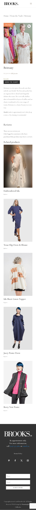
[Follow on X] (22, 460)
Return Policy (18, 453)
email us (26, 446)
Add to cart (11, 82)
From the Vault (16, 16)
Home (6, 16)
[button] (29, 26)
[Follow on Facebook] (15, 460)
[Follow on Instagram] (28, 460)
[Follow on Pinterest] (9, 460)
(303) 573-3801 (15, 446)
